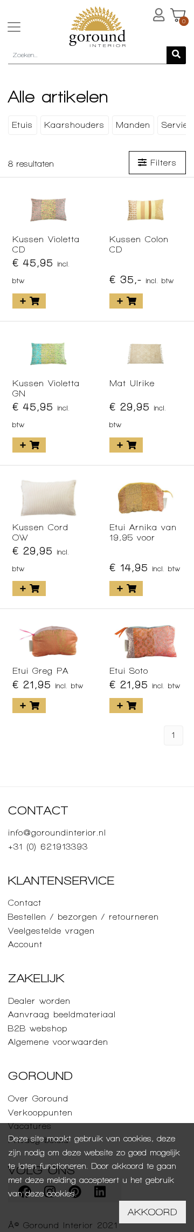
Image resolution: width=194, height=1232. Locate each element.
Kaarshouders (74, 124)
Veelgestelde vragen (51, 930)
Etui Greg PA (40, 670)
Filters (162, 162)
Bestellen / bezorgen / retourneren (83, 916)
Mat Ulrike (132, 383)
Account (25, 944)
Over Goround (38, 1098)
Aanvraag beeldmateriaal (62, 1014)
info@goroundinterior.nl (57, 832)
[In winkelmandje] (29, 301)
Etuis (22, 124)
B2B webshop (37, 1028)
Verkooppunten (40, 1112)
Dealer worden (39, 1000)
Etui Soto (128, 670)
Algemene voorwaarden (58, 1041)
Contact (24, 902)
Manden (133, 124)
